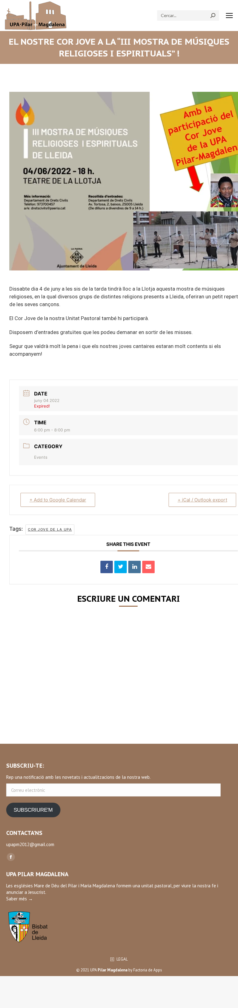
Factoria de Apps (147, 970)
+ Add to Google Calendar (57, 500)
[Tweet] (120, 567)
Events (40, 457)
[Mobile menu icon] (229, 15)
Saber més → (19, 899)
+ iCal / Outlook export (202, 500)
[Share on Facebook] (106, 567)
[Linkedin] (134, 567)
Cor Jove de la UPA (50, 529)
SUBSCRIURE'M (33, 810)
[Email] (148, 567)
